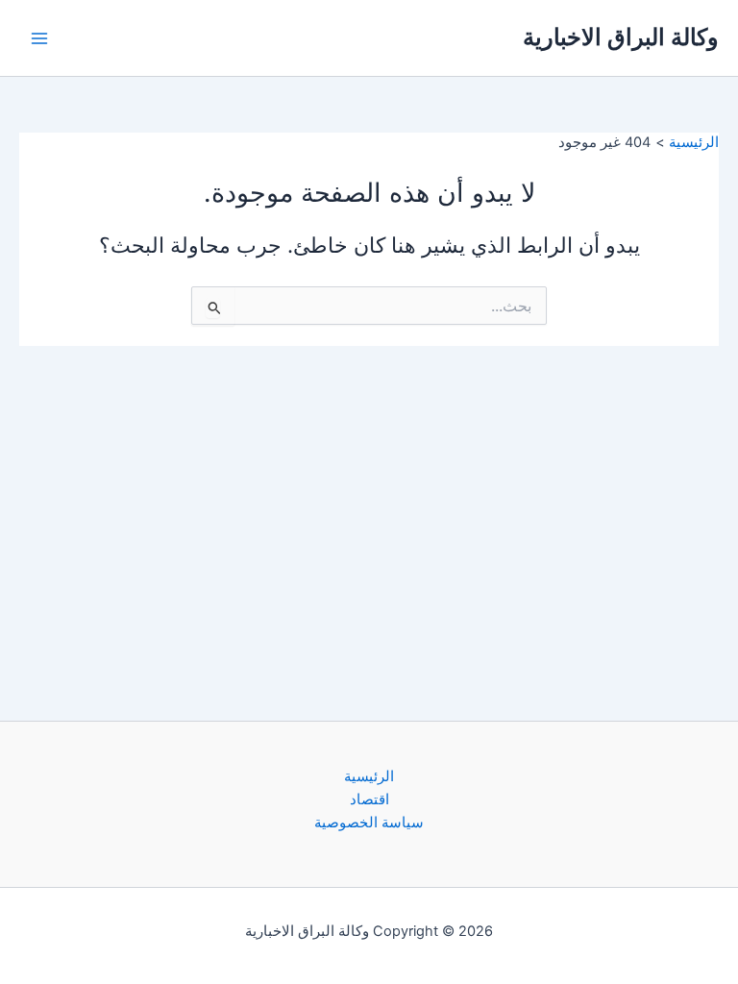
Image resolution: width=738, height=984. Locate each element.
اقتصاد (369, 799)
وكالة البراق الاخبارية (621, 37)
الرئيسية (369, 776)
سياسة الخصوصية (369, 822)
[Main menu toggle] (39, 38)
